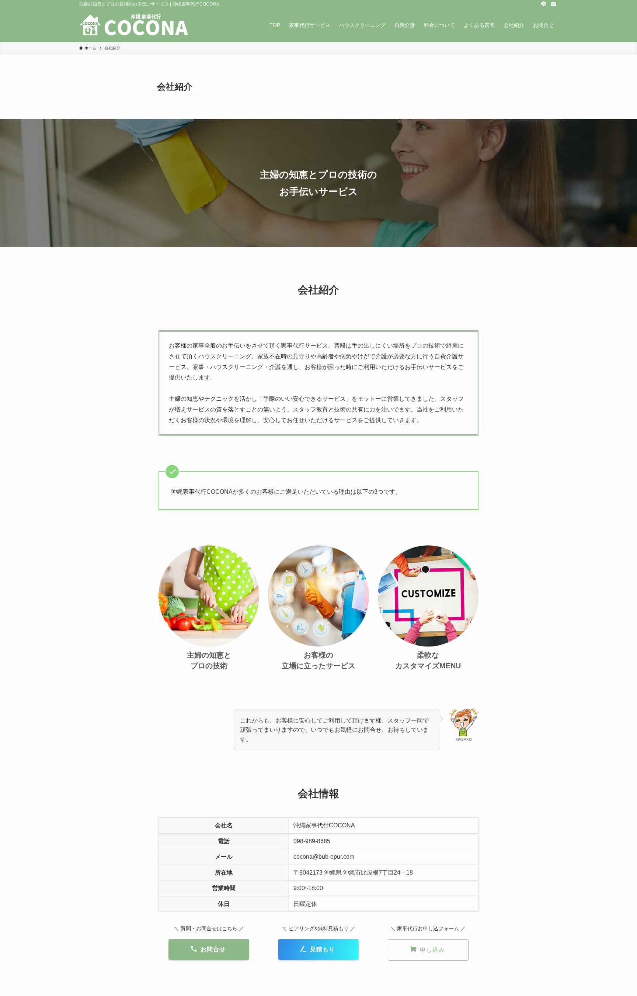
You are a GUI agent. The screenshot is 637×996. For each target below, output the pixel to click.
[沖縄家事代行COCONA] (134, 25)
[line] (544, 4)
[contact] (553, 4)
